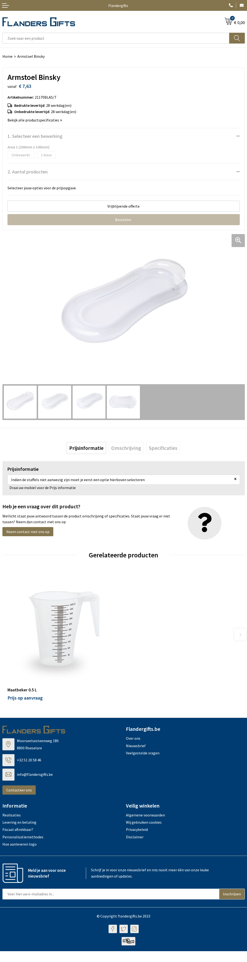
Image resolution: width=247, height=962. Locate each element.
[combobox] (115, 38)
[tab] (86, 448)
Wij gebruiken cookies (144, 822)
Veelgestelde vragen (142, 753)
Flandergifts (118, 5)
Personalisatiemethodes (22, 837)
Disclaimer (135, 837)
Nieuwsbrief (136, 745)
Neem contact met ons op (27, 531)
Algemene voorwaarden (145, 815)
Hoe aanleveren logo (19, 844)
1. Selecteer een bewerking (34, 136)
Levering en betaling (19, 822)
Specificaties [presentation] (163, 448)
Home (7, 56)
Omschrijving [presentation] (126, 448)
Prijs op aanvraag (25, 698)
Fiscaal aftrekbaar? (17, 829)
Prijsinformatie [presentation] (86, 448)
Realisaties (11, 815)
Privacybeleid (137, 829)
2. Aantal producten (27, 172)
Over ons (133, 738)
